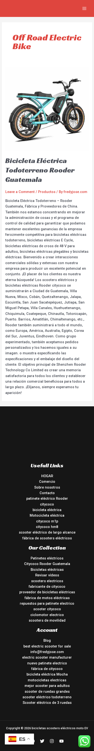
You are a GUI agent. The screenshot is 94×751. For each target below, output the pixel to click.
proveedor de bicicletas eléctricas (47, 592)
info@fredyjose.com (47, 652)
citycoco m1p (47, 521)
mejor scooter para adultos (47, 686)
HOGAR (47, 476)
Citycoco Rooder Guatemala (47, 564)
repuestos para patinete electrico (47, 603)
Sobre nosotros (47, 487)
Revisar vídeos (47, 575)
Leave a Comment (20, 192)
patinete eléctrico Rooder (47, 498)
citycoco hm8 (47, 527)
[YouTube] (61, 741)
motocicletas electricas (47, 680)
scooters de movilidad (47, 620)
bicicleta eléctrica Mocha (47, 674)
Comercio (47, 481)
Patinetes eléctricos (47, 558)
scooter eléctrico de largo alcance (47, 532)
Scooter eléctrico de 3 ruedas (47, 702)
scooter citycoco (47, 609)
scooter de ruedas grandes (47, 691)
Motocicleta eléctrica (47, 515)
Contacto (47, 493)
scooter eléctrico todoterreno (47, 697)
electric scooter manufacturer (47, 657)
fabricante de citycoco (47, 586)
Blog (47, 640)
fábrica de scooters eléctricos (47, 538)
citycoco (47, 504)
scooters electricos (47, 581)
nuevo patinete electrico (47, 663)
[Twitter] (42, 741)
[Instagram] (52, 741)
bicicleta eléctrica (47, 510)
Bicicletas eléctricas (47, 569)
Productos (46, 192)
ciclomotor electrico (47, 615)
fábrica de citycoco (47, 669)
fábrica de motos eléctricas (47, 598)
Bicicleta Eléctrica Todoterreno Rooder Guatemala (39, 170)
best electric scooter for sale (47, 646)
